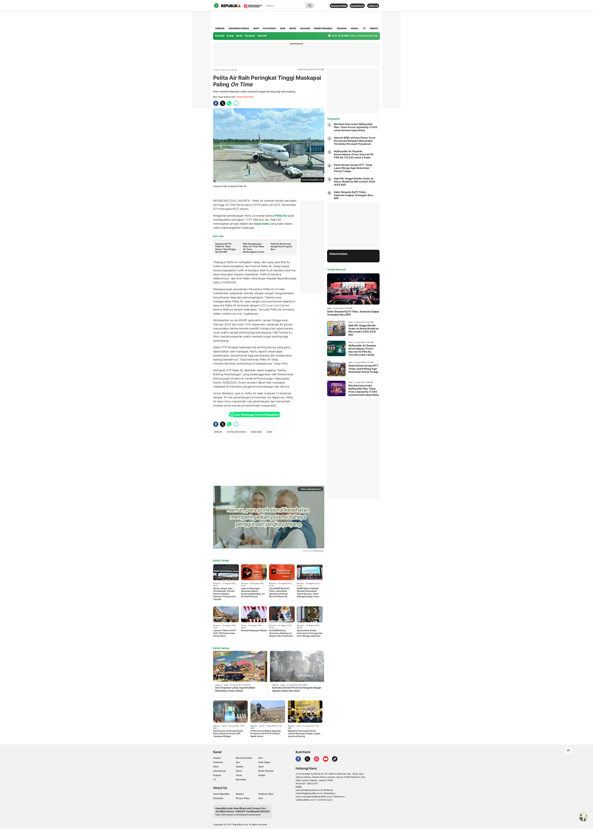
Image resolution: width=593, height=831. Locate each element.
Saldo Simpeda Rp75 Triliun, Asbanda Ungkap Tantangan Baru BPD (353, 195)
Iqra (238, 762)
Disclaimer (218, 798)
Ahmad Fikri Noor (244, 96)
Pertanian (250, 35)
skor (256, 28)
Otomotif (262, 35)
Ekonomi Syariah (239, 28)
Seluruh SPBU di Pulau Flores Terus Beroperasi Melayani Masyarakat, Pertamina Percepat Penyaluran (354, 140)
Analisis (239, 766)
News (216, 766)
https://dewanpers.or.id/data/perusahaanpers (238, 814)
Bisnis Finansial (323, 28)
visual (355, 28)
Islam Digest (264, 762)
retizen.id (373, 5)
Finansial (219, 35)
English (261, 775)
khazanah (269, 28)
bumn (269, 431)
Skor (260, 758)
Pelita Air (280, 215)
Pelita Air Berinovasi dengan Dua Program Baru (281, 246)
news (292, 28)
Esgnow (217, 775)
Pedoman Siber (265, 794)
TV (364, 28)
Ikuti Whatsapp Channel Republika (257, 414)
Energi (230, 35)
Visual (239, 775)
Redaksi (240, 794)
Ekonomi (225, 70)
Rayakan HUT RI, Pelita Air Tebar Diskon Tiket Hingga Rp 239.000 (225, 247)
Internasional (219, 771)
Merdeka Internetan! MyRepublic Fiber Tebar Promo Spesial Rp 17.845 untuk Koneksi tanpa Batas (355, 127)
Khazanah (218, 762)
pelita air (218, 431)
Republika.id (357, 5)
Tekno (239, 771)
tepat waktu (262, 223)
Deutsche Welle (339, 5)
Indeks (374, 28)
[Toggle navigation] (216, 5)
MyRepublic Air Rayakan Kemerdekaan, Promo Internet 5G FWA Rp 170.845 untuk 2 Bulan (353, 154)
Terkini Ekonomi (336, 269)
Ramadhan (241, 779)
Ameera (217, 758)
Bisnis (239, 35)
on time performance (236, 431)
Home (216, 70)
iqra (282, 28)
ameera (220, 28)
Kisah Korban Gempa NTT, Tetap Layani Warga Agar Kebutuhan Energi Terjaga (353, 168)
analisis (305, 28)
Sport (261, 766)
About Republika (221, 794)
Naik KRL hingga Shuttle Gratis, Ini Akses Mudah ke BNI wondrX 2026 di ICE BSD (354, 181)
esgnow (342, 28)
